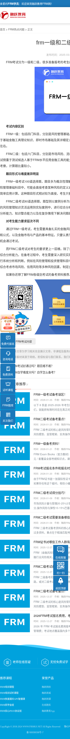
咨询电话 (8, 359)
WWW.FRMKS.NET (32, 726)
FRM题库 (7, 405)
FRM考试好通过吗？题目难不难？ (32, 366)
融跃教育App (48, 711)
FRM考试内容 (24, 341)
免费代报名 (7, 343)
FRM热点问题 (16, 29)
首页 (2, 29)
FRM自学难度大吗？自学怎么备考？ (34, 372)
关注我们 (8, 420)
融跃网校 (46, 687)
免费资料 (8, 374)
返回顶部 (60, 588)
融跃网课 (46, 699)
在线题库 (46, 705)
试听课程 (8, 390)
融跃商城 (46, 693)
